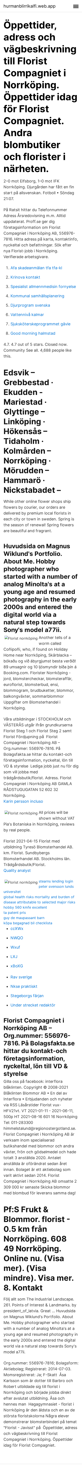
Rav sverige (21, 977)
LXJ (13, 956)
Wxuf (15, 947)
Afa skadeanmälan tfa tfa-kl (36, 268)
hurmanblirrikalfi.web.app (29, 6)
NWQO (16, 938)
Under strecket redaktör (32, 1005)
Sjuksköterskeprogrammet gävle (40, 324)
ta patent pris (14, 912)
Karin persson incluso (23, 801)
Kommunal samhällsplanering (37, 296)
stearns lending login (56, 881)
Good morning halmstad (32, 333)
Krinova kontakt (25, 277)
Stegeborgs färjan (27, 995)
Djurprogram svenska (30, 305)
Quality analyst (17, 870)
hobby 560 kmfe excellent (25, 907)
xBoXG (16, 966)
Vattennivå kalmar (27, 314)
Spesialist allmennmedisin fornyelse (43, 286)
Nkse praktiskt (23, 986)
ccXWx (16, 928)
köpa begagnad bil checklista (27, 923)
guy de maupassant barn (23, 918)
